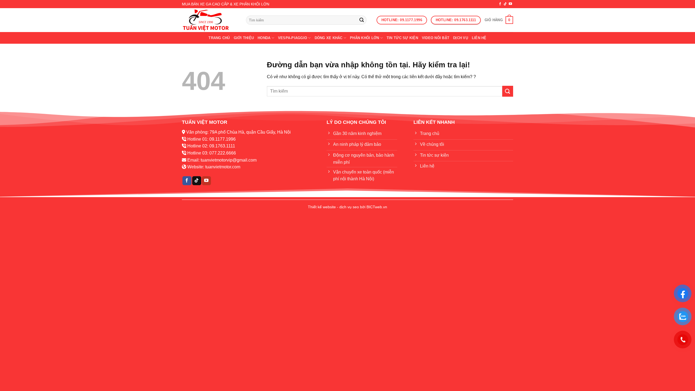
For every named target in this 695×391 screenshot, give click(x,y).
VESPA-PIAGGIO (292, 38)
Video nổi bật (435, 38)
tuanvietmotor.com (222, 167)
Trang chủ (219, 38)
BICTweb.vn (377, 207)
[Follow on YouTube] (510, 4)
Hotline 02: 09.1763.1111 (211, 146)
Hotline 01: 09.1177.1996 (211, 139)
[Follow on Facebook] (500, 4)
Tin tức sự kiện (402, 38)
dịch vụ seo (349, 207)
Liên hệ (479, 38)
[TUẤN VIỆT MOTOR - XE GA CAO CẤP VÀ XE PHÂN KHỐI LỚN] (210, 20)
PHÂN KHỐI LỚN (364, 38)
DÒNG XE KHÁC (329, 38)
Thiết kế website (322, 207)
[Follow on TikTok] (505, 4)
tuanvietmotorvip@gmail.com (229, 160)
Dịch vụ (460, 38)
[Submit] (361, 20)
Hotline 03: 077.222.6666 (211, 153)
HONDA (264, 38)
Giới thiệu (244, 38)
